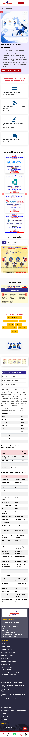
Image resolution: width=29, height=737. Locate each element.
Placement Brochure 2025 (10, 321)
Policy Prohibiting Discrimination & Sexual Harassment (13, 695)
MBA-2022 (14, 331)
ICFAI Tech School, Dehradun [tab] (10, 376)
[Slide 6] (21, 230)
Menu (26, 735)
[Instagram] (11, 727)
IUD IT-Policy (5, 716)
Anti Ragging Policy (7, 655)
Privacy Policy (6, 646)
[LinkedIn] (9, 727)
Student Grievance (7, 649)
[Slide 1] (8, 230)
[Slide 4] (16, 230)
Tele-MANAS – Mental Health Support (12, 682)
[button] (1, 12)
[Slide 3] (13, 230)
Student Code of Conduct (9, 661)
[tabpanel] (14, 496)
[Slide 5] (18, 230)
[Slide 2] (10, 230)
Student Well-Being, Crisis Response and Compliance (13, 690)
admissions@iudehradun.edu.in (14, 632)
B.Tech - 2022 (22, 328)
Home (1, 8)
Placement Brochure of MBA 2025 (10, 70)
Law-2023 (18, 324)
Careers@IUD (6, 664)
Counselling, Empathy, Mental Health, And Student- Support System (13, 686)
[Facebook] (1, 727)
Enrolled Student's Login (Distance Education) (14, 710)
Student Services (6, 713)
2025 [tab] (9, 242)
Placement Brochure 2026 (14, 317)
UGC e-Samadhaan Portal (9, 652)
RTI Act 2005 (5, 643)
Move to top (14, 730)
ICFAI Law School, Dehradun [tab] (10, 380)
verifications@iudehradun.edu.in (9, 674)
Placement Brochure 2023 (9, 328)
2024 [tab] (14, 242)
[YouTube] (6, 727)
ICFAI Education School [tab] (8, 384)
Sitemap (4, 719)
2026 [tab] (3, 242)
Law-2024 (10, 324)
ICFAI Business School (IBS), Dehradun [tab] (12, 372)
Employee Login (6, 707)
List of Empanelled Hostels (9, 626)
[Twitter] (4, 727)
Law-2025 (22, 321)
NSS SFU (4, 702)
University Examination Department (11, 699)
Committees (5, 658)
